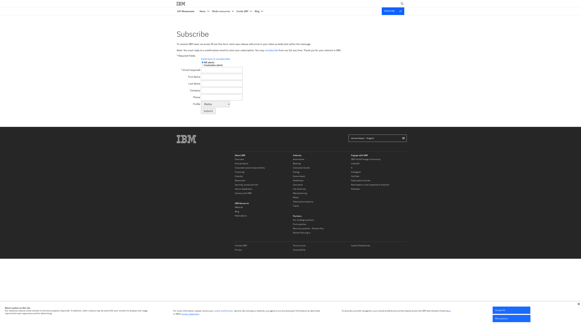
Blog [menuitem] (257, 11)
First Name (194, 76)
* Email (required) (190, 69)
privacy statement (190, 314)
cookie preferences (223, 310)
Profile (196, 104)
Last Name (194, 83)
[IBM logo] (182, 3)
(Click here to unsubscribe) (215, 58)
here (448, 310)
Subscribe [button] (389, 10)
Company (195, 90)
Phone (196, 97)
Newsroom (185, 11)
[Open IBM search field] (402, 3)
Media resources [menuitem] (221, 11)
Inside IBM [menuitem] (242, 11)
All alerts (209, 62)
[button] (579, 304)
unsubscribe (271, 50)
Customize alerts (213, 65)
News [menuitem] (203, 11)
